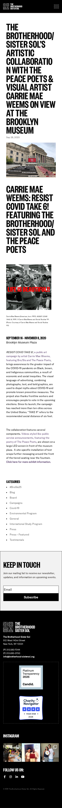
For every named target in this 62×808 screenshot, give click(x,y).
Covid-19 (14, 508)
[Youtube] (22, 776)
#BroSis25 (15, 487)
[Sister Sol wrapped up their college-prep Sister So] (31, 752)
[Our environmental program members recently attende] (12, 752)
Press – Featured (19, 534)
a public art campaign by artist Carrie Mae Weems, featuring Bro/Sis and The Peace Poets (28, 356)
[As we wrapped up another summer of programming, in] (50, 752)
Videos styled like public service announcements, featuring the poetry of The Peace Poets (27, 437)
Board (13, 497)
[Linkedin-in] (16, 776)
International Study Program (26, 524)
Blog (12, 492)
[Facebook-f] (4, 776)
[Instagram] (10, 776)
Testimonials (17, 539)
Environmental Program (23, 513)
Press (13, 529)
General (14, 518)
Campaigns (16, 502)
